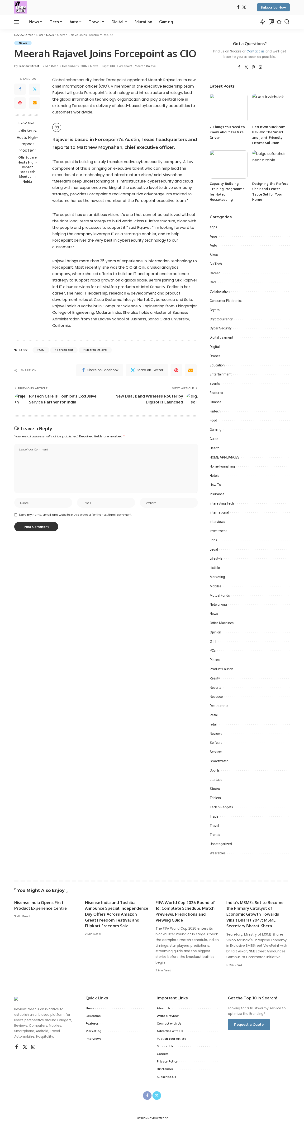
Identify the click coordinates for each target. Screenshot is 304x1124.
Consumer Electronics (226, 301)
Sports (215, 770)
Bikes (214, 255)
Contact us (256, 51)
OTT (213, 641)
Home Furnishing (222, 466)
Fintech (215, 411)
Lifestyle (216, 558)
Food (213, 420)
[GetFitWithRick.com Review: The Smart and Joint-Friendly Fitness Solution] (271, 108)
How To (215, 485)
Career (215, 273)
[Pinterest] (20, 103)
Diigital (215, 347)
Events (215, 383)
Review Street (29, 66)
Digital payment (221, 337)
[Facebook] (238, 7)
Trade (214, 816)
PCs (213, 650)
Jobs (213, 540)
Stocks (215, 789)
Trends (215, 835)
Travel (214, 826)
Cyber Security (221, 328)
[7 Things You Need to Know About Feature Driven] (228, 108)
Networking (218, 604)
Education (217, 365)
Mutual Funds (220, 595)
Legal (214, 549)
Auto (213, 245)
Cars (213, 282)
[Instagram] (260, 67)
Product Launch (221, 669)
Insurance (217, 494)
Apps (214, 236)
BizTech (216, 264)
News (23, 43)
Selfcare (216, 743)
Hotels (214, 476)
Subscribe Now (273, 7)
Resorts (215, 687)
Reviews (216, 733)
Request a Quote (249, 1024)
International (219, 512)
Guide (214, 439)
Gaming (215, 429)
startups (216, 780)
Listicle (215, 568)
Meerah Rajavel (146, 66)
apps (213, 227)
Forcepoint (124, 66)
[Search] (287, 22)
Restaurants (219, 706)
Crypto (215, 310)
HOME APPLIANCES (224, 457)
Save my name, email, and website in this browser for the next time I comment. (75, 515)
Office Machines (222, 623)
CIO (112, 66)
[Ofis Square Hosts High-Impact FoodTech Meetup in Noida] (27, 140)
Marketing (217, 577)
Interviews (217, 522)
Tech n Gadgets (221, 807)
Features (216, 393)
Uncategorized (221, 844)
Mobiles (215, 586)
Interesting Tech (222, 503)
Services (216, 752)
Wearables (218, 853)
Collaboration (220, 291)
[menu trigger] (20, 22)
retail (213, 724)
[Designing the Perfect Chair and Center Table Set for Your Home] (271, 164)
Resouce (216, 696)
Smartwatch (219, 761)
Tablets (215, 798)
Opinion (215, 632)
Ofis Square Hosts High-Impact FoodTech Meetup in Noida (27, 169)
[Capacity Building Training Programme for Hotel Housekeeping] (228, 164)
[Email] (34, 103)
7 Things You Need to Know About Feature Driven (227, 132)
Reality (215, 678)
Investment (218, 531)
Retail (214, 715)
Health (214, 448)
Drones (215, 356)
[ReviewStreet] (20, 7)
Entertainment (221, 374)
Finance (215, 402)
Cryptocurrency (221, 319)
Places (215, 660)
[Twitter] (244, 7)
